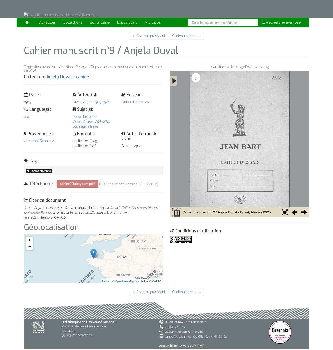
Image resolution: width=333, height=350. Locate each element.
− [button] (29, 246)
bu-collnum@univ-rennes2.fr (185, 322)
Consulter (46, 22)
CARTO (157, 281)
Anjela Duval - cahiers (68, 77)
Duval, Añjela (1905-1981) (92, 102)
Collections (73, 22)
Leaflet (106, 281)
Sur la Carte (100, 22)
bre (26, 117)
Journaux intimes (85, 126)
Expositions (127, 22)
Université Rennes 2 (136, 102)
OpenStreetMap (124, 281)
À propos (153, 22)
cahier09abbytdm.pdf (77, 184)
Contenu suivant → (186, 36)
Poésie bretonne (84, 117)
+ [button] (29, 239)
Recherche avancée (283, 22)
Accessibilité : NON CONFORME (181, 346)
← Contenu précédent (148, 36)
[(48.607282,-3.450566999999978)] (93, 254)
